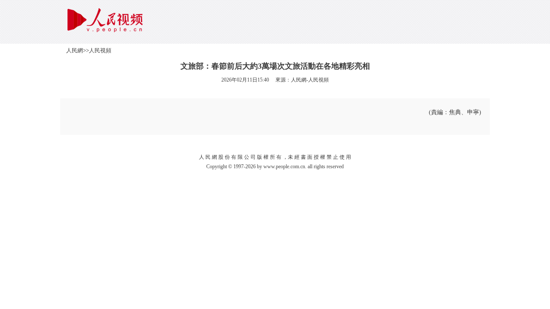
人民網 (74, 50)
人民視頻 (100, 50)
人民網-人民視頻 (310, 80)
